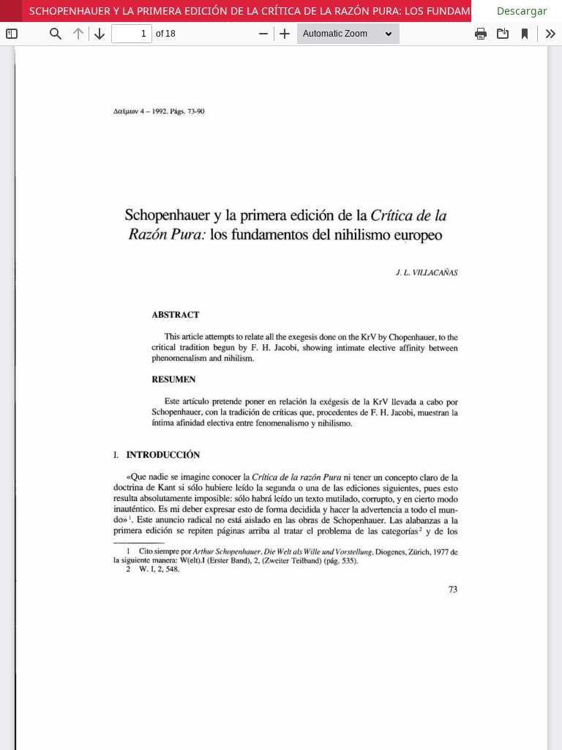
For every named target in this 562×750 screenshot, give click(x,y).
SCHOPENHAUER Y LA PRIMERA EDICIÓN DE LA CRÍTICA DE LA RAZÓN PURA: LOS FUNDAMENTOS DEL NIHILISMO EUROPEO (295, 11)
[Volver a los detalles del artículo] (11, 11)
